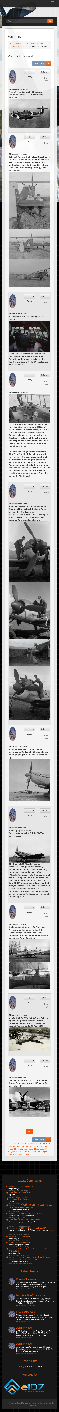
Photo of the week (26, 1279)
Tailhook (11, 1154)
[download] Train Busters (19, 1199)
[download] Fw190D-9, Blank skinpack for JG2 (27, 1228)
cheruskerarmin (35, 1143)
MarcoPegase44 (40, 1149)
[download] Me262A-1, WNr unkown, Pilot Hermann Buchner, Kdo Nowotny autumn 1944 (29, 1258)
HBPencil (33, 1146)
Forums (18, 44)
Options (44, 72)
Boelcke (21, 1143)
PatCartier (19, 1152)
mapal (31, 1149)
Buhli (27, 1143)
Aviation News (24, 1328)
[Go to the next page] (35, 1131)
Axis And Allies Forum (33, 44)
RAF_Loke (32, 1152)
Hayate (26, 1146)
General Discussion (20, 46)
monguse (11, 1152)
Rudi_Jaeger (42, 1152)
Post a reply (39, 63)
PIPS (25, 1152)
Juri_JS (19, 1149)
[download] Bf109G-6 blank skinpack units (25, 1214)
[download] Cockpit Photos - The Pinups (25, 1186)
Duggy (27, 72)
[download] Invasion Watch (19, 1193)
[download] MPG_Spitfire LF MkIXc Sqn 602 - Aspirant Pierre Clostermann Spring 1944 (30, 1206)
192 (29, 1131)
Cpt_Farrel (46, 1143)
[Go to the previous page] (24, 1131)
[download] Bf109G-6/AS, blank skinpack (25, 1220)
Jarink (47, 1146)
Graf (14, 1146)
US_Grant (26, 1154)
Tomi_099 (18, 1154)
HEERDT (40, 1146)
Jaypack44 (12, 1149)
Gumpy (20, 1146)
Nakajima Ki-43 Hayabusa (30, 1295)
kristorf (25, 1149)
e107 (22, 1403)
